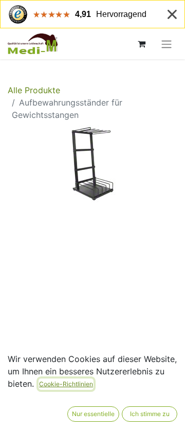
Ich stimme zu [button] (150, 414)
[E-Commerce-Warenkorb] (141, 43)
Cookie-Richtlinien (66, 384)
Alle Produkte (34, 90)
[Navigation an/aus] (166, 43)
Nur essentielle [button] (93, 414)
